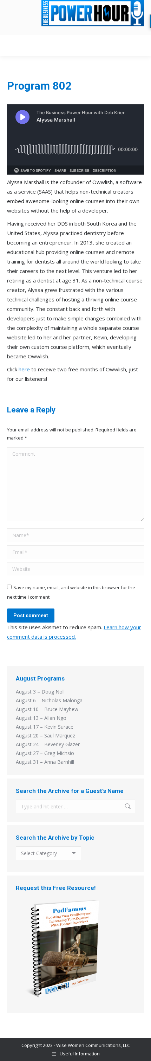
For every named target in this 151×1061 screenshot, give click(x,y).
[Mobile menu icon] (137, 46)
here (24, 369)
